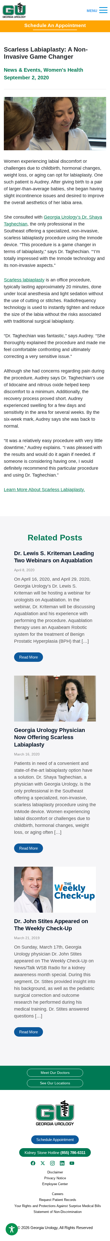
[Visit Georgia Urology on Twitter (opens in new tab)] (42, 1163)
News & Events (22, 70)
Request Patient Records (57, 1200)
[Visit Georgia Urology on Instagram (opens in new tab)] (52, 1163)
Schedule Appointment (55, 1139)
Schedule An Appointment (55, 25)
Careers (57, 1194)
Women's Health (63, 70)
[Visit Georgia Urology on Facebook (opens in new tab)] (33, 1163)
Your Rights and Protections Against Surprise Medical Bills (57, 1206)
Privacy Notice (55, 1178)
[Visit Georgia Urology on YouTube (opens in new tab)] (72, 1163)
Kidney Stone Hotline (55, 1152)
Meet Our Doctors (55, 1073)
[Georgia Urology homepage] (14, 10)
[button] (55, 1112)
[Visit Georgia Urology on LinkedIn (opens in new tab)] (62, 1163)
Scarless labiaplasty (24, 279)
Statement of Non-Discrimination (58, 1212)
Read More (28, 657)
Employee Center (55, 1184)
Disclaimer (55, 1172)
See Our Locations (55, 1083)
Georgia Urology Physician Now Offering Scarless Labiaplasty (49, 737)
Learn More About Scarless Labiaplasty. (44, 489)
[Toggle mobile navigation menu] (103, 10)
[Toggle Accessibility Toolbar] (11, 1229)
